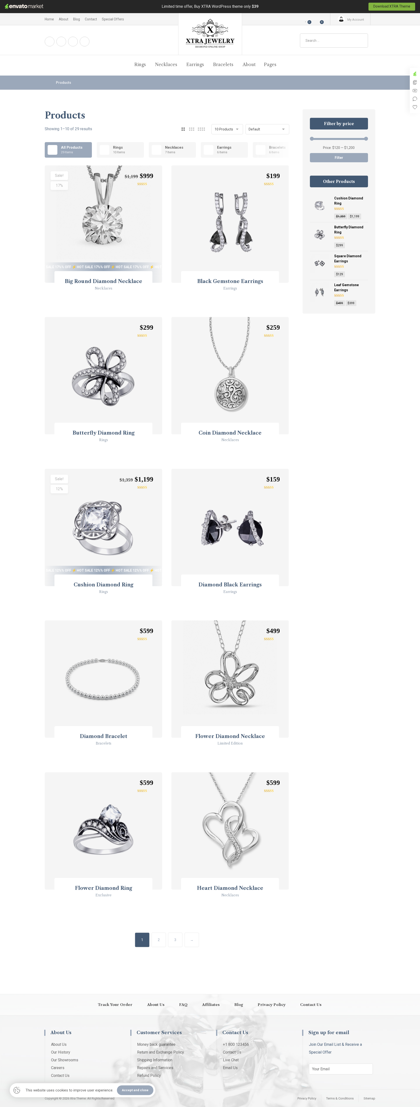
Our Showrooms (64, 1060)
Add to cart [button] (105, 302)
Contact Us (60, 1075)
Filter (339, 158)
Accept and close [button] (135, 1090)
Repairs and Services (155, 1067)
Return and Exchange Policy (160, 1052)
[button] (318, 19)
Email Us (230, 1067)
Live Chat (231, 1060)
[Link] (370, 65)
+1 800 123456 (236, 1044)
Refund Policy (149, 1075)
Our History (60, 1052)
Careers (57, 1067)
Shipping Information (154, 1060)
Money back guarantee (156, 1044)
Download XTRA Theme (391, 6)
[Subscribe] (366, 1069)
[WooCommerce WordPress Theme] (210, 34)
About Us (59, 1044)
